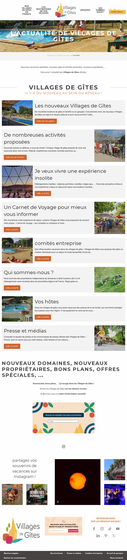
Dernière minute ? (117, 12)
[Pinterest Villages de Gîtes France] (106, 535)
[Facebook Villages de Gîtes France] (94, 528)
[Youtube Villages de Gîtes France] (118, 528)
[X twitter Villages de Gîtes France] (114, 535)
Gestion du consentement (15, 558)
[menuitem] (26, 10)
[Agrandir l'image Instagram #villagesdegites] (36, 494)
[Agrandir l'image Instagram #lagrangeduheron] (77, 482)
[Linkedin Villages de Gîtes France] (98, 535)
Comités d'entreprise (94, 553)
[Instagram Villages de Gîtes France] (102, 528)
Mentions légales (11, 553)
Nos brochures (56, 553)
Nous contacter (116, 558)
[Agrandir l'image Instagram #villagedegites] (12, 494)
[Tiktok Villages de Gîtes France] (110, 528)
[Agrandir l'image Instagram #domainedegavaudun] (114, 469)
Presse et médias (74, 553)
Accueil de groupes (115, 553)
